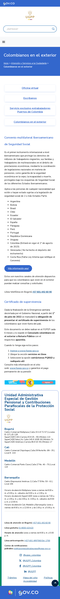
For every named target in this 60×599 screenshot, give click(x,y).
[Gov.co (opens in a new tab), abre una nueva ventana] (29, 592)
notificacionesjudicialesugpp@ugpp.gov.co (32, 548)
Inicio (6, 63)
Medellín (10, 460)
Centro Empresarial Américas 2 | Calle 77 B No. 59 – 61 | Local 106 (29, 482)
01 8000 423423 (26, 528)
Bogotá (9, 429)
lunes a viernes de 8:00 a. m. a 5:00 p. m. (29, 534)
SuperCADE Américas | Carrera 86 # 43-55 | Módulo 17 (28, 442)
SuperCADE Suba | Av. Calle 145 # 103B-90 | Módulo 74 (29, 439)
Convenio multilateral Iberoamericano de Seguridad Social (28, 141)
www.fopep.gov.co (29, 350)
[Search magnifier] (53, 29)
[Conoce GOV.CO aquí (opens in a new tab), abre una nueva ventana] (11, 3)
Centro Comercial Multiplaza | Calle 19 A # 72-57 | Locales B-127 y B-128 (30, 433)
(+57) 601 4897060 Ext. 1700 (37, 540)
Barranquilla (12, 477)
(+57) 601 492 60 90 (41, 523)
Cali (7, 447)
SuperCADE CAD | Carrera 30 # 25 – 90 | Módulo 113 (27, 437)
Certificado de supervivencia (22, 302)
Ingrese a (15, 350)
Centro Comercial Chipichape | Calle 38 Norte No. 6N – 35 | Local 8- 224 (30, 451)
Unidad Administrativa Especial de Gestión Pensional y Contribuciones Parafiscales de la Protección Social (29, 402)
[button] (3, 42)
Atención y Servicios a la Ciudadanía (29, 63)
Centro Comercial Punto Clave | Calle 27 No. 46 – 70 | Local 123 (30, 465)
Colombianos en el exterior (30, 55)
